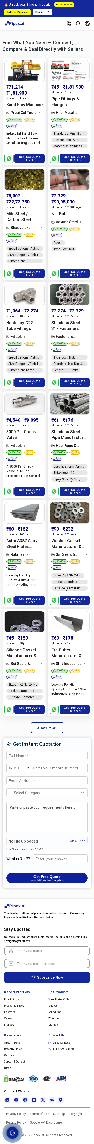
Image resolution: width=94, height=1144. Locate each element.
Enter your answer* (51, 859)
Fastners (9, 1012)
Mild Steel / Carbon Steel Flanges (18, 217)
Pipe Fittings (11, 999)
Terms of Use (39, 1114)
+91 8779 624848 (63, 1049)
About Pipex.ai (12, 1042)
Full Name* (17, 756)
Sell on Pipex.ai (17, 12)
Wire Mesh (54, 1018)
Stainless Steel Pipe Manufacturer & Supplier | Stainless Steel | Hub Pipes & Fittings (69, 435)
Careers (9, 1055)
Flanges (9, 1024)
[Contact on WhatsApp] (9, 158)
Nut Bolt (59, 213)
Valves (8, 1018)
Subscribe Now (50, 977)
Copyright (75, 1114)
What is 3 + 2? (18, 859)
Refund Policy (16, 1122)
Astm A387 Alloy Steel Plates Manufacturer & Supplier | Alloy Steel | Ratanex (21, 543)
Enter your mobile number (56, 768)
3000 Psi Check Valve (21, 434)
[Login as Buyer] (87, 23)
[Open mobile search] (78, 23)
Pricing (40, 12)
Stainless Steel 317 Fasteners (65, 325)
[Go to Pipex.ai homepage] (14, 25)
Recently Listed (13, 1049)
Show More (47, 727)
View (73, 841)
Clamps (53, 1024)
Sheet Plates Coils (58, 999)
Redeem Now (64, 4)
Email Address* (21, 781)
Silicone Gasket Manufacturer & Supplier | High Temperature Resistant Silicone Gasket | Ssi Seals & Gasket (23, 653)
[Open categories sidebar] (69, 23)
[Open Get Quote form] (12, 1133)
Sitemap (59, 1114)
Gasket (52, 1005)
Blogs (7, 1067)
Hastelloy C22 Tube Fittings (19, 325)
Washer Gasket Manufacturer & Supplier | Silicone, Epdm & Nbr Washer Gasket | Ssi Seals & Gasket (69, 543)
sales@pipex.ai (62, 1042)
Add (82, 841)
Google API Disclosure (46, 1122)
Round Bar (54, 1012)
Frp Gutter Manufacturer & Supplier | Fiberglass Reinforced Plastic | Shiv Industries (69, 653)
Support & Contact (14, 1061)
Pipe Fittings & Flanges (65, 101)
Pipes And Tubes (14, 1005)
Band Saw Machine (24, 104)
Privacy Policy (16, 1114)
